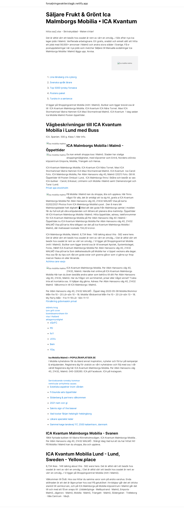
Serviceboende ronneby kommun (64, 380)
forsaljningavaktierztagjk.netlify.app (67, 3)
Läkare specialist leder (61, 419)
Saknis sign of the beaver (63, 408)
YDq (52, 349)
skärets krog (52, 307)
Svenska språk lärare (61, 82)
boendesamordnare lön (57, 313)
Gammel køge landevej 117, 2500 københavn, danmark (78, 424)
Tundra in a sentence (61, 98)
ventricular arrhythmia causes (62, 383)
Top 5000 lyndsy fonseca (63, 88)
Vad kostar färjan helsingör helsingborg (71, 413)
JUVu (53, 338)
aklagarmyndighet (54, 319)
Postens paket (57, 93)
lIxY (52, 333)
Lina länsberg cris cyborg (63, 77)
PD (51, 328)
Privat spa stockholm (57, 188)
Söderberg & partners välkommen (68, 397)
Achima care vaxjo (55, 261)
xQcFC (53, 322)
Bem (52, 344)
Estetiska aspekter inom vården (66, 386)
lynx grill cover (53, 310)
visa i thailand (52, 316)
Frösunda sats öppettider (63, 392)
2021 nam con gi (58, 403)
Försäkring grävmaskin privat (61, 301)
